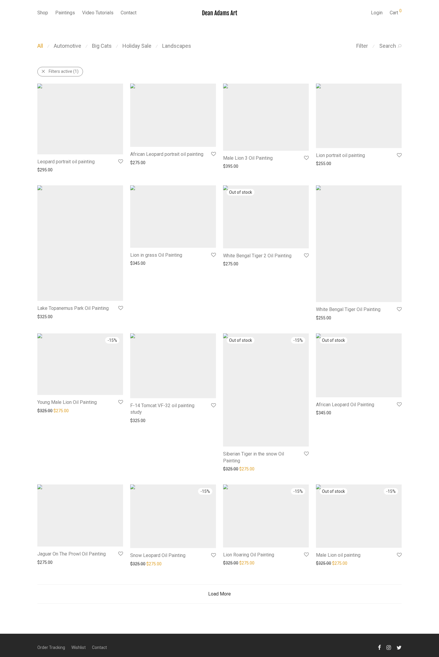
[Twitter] (399, 647)
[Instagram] (388, 647)
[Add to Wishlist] (120, 161)
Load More (219, 594)
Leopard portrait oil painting (66, 161)
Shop (42, 13)
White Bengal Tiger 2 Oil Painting (257, 256)
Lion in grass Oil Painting (156, 255)
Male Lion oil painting (338, 555)
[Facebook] (379, 647)
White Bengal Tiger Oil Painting (348, 309)
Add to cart (69, 169)
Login (377, 13)
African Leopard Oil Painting (345, 404)
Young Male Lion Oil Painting (67, 402)
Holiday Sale (136, 46)
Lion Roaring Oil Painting (248, 555)
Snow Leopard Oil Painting (157, 555)
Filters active (64, 71)
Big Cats (102, 46)
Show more (45, 169)
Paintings (65, 13)
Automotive (67, 46)
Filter (362, 46)
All (40, 46)
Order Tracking (51, 647)
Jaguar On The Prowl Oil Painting (71, 554)
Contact (128, 13)
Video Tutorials (97, 13)
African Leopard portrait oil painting (166, 154)
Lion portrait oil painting (340, 155)
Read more (255, 263)
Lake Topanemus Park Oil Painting (73, 308)
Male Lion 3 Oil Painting (248, 158)
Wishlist (78, 647)
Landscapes (176, 46)
